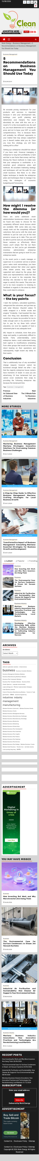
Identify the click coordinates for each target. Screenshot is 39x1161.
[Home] (4, 39)
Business (18, 566)
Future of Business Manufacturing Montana (14, 692)
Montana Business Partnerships (11, 726)
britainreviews (23, 667)
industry (18, 697)
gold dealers (6, 694)
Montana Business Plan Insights (11, 734)
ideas (12, 694)
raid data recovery (29, 747)
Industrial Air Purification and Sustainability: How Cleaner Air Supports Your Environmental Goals (25, 596)
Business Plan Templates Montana (12, 682)
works (19, 749)
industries (8, 697)
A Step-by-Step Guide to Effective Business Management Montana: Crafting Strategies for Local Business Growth (19, 496)
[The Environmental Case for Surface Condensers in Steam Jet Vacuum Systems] (8, 582)
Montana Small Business (9, 747)
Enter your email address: (19, 1096)
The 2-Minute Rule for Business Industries (28, 395)
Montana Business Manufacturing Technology (15, 718)
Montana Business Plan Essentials (12, 731)
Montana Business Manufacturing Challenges (15, 716)
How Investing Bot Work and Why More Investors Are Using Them (25, 571)
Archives (6, 650)
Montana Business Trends (27, 744)
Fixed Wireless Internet (9, 689)
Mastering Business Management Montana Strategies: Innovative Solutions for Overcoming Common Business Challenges (19, 447)
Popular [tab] (21, 561)
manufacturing (11, 705)
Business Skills (26, 682)
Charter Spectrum (7, 684)
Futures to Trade (30, 692)
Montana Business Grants (9, 711)
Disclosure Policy (20, 1141)
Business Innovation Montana (23, 671)
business (10, 387)
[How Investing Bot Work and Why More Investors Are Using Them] (8, 570)
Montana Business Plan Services (11, 741)
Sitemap (32, 1141)
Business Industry (21, 603)
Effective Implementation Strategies (23, 687)
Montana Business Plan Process (11, 736)
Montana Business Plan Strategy (11, 744)
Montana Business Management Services (13, 713)
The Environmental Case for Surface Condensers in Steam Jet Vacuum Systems (25, 583)
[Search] (35, 39)
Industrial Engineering (20, 694)
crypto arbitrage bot (8, 687)
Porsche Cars (20, 747)
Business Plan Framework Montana (12, 679)
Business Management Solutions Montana (14, 674)
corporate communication (19, 684)
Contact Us (8, 1141)
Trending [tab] (33, 561)
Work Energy (6, 43)
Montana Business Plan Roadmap (11, 739)
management (19, 387)
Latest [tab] (9, 561)
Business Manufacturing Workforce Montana (14, 676)
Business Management (21, 43)
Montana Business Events (26, 708)
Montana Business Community (11, 708)
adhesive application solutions (10, 667)
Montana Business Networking (11, 724)
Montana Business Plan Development (12, 729)
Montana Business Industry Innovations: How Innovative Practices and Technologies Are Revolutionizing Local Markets (25, 611)
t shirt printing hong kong (9, 749)
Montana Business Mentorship (11, 721)
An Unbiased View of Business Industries (10, 395)
